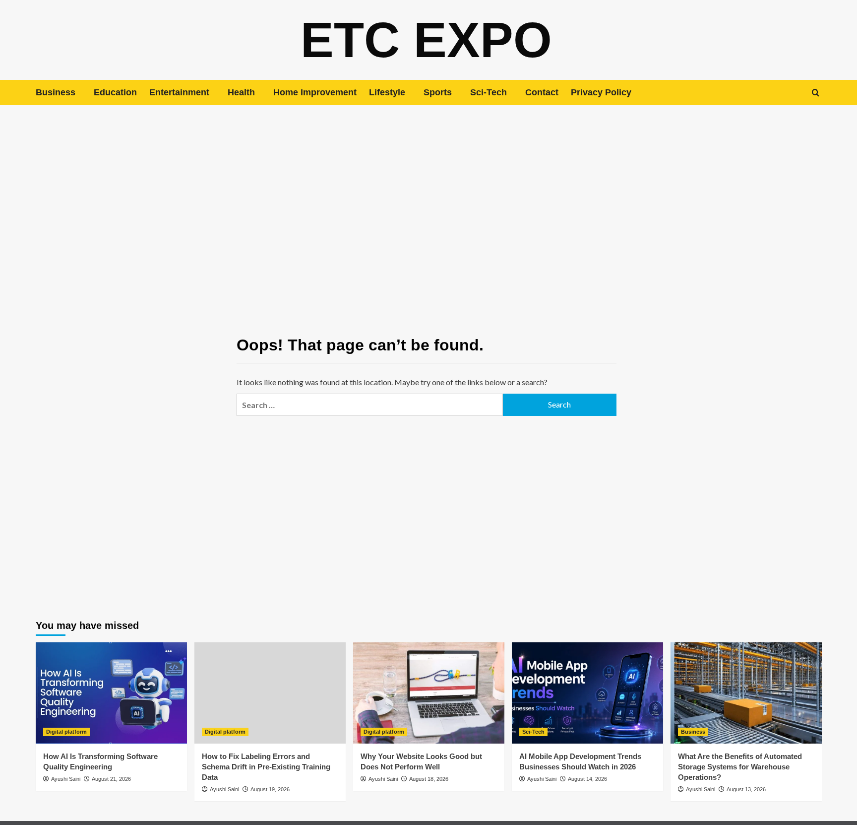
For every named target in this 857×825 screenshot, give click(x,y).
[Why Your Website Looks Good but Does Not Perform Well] (428, 692)
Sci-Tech (488, 92)
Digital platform (66, 732)
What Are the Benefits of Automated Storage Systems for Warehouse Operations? (740, 766)
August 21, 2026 (111, 779)
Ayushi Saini (65, 779)
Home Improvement (315, 92)
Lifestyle (387, 92)
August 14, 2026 (587, 779)
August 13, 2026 (746, 789)
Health (241, 92)
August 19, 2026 (270, 789)
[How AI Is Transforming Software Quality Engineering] (111, 692)
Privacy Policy (601, 92)
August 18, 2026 (428, 779)
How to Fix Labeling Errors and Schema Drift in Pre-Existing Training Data (266, 766)
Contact (541, 92)
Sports (438, 92)
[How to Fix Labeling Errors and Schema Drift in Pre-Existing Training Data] (270, 692)
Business (55, 92)
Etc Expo (426, 40)
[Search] (815, 92)
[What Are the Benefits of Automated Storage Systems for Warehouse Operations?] (746, 692)
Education (115, 92)
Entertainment (179, 92)
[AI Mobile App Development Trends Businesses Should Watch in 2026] (587, 692)
